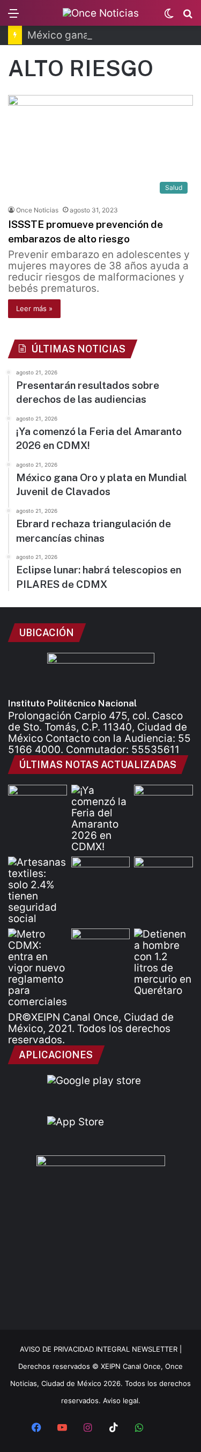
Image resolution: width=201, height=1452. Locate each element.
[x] (165, 1428)
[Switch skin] (168, 17)
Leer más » (34, 308)
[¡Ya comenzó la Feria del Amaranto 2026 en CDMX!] (100, 818)
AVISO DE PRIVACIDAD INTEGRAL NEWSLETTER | (101, 1349)
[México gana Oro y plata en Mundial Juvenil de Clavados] (163, 801)
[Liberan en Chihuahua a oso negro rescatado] (163, 873)
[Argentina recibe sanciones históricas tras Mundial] (100, 945)
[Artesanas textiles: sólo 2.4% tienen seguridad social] (37, 890)
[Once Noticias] (101, 13)
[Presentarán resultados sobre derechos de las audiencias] (37, 801)
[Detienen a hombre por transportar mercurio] (163, 962)
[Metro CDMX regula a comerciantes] (37, 967)
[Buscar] (187, 17)
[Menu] (13, 17)
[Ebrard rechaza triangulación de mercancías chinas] (100, 873)
